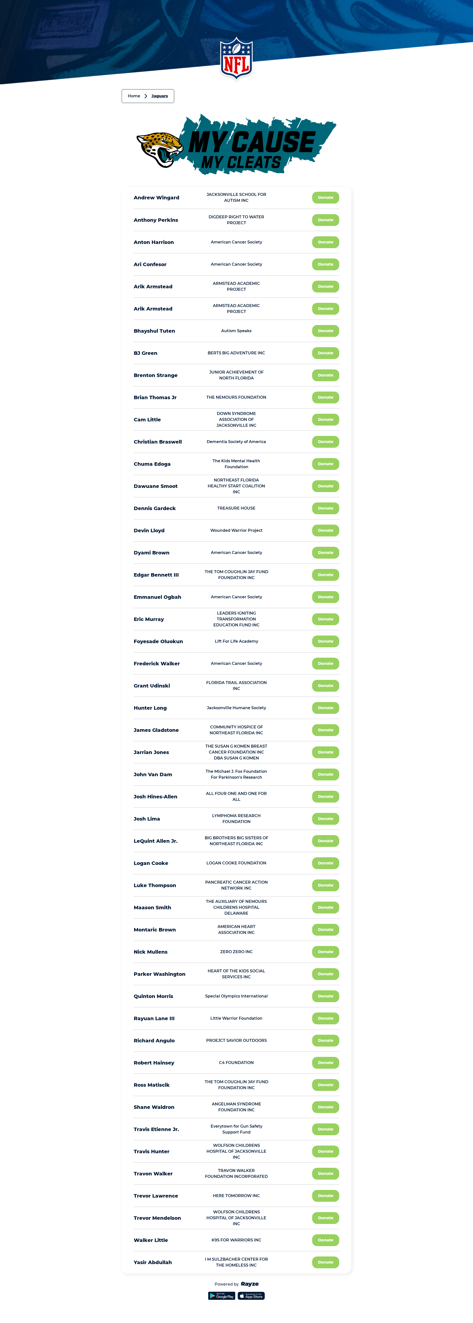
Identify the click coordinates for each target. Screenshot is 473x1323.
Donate (325, 197)
